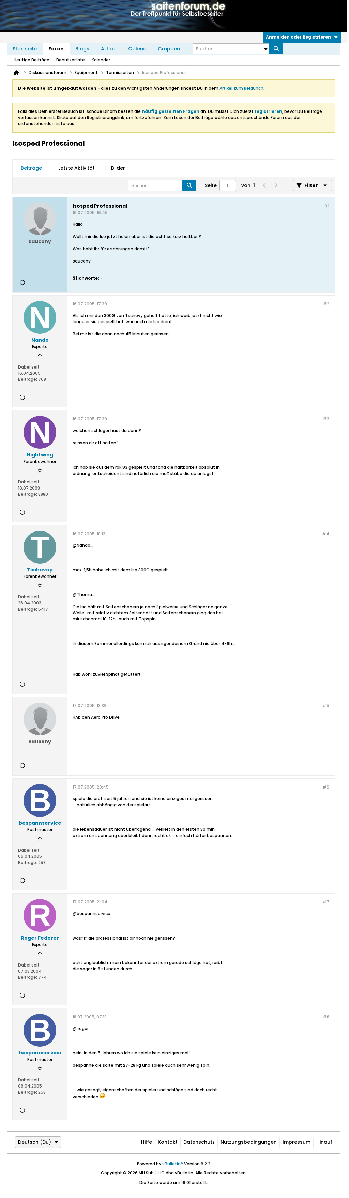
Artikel (109, 48)
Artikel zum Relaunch (241, 88)
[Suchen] (276, 48)
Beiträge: (27, 379)
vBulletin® (172, 1164)
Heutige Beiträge (31, 60)
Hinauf (324, 1142)
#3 (326, 419)
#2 (326, 304)
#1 (326, 205)
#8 (326, 1017)
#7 (325, 902)
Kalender (101, 60)
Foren (56, 48)
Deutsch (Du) (34, 1142)
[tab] (31, 168)
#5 (325, 705)
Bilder (118, 168)
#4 (325, 534)
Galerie (137, 48)
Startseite (25, 48)
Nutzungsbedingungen (249, 1142)
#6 (325, 787)
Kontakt (168, 1142)
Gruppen (169, 48)
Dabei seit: (29, 367)
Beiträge (31, 168)
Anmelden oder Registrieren (298, 37)
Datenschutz (199, 1142)
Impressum (296, 1142)
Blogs (82, 48)
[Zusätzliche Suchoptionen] (265, 48)
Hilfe (146, 1142)
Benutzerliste (70, 60)
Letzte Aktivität (76, 168)
